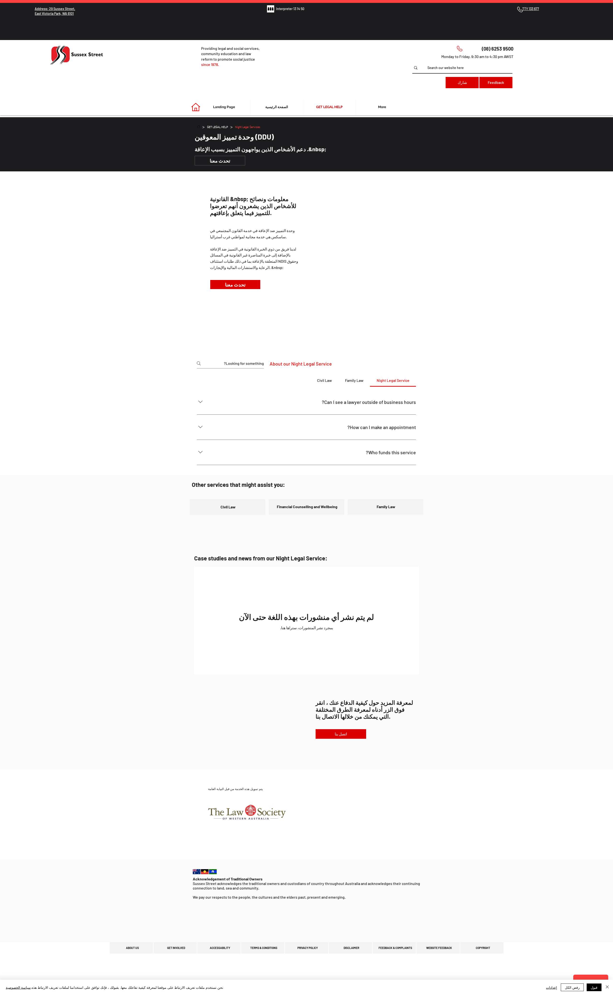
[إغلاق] (607, 987)
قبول (594, 987)
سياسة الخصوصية (18, 987)
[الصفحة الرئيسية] (198, 126)
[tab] (393, 380)
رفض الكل (572, 987)
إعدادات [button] (551, 987)
